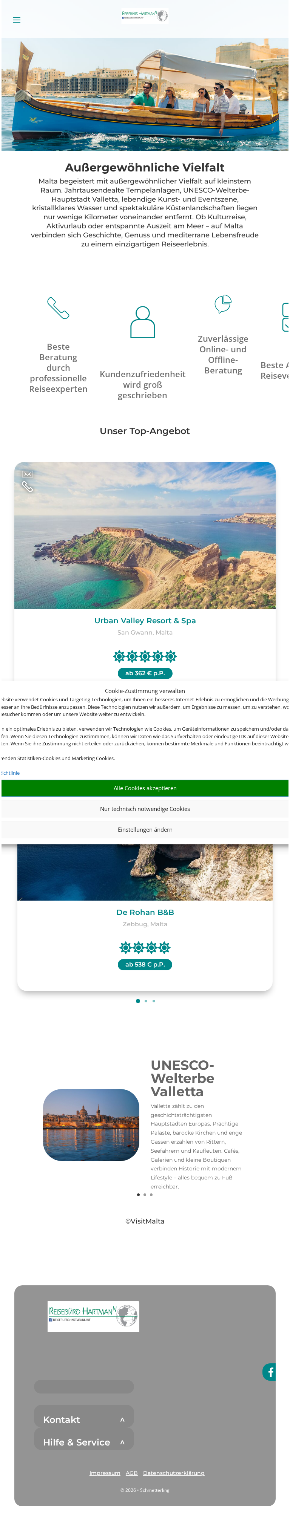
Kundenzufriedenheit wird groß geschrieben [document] (143, 384)
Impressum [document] (104, 1473)
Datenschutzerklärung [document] (174, 1473)
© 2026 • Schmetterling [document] (145, 1490)
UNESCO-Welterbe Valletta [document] (182, 1079)
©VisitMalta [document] (145, 1221)
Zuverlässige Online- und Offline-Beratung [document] (223, 354)
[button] (93, 1316)
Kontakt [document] (61, 1419)
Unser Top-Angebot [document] (145, 431)
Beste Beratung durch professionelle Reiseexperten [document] (58, 367)
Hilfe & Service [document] (76, 1442)
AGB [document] (132, 1473)
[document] (145, 169)
